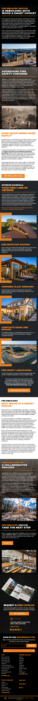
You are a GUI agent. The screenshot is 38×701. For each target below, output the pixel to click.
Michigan (21, 665)
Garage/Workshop (6, 689)
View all (24, 674)
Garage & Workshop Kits (7, 667)
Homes (3, 682)
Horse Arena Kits (5, 662)
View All (6, 675)
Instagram (21, 629)
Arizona (21, 657)
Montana (21, 667)
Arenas (3, 685)
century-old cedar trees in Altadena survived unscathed (16, 152)
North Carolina (23, 668)
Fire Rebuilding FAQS (13, 176)
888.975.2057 (14, 626)
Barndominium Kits (6, 672)
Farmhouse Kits (5, 658)
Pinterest (13, 629)
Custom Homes (5, 690)
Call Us (7, 543)
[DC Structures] (15, 618)
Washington (22, 672)
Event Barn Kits (5, 668)
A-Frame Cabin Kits (6, 665)
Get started (19, 613)
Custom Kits (4, 670)
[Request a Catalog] (19, 591)
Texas (20, 670)
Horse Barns (4, 684)
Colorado (21, 660)
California (21, 658)
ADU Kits (3, 673)
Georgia (21, 662)
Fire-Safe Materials (19, 390)
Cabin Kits (4, 663)
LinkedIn (18, 629)
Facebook (11, 629)
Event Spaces (4, 687)
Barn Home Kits (5, 657)
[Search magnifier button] (33, 650)
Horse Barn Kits (5, 660)
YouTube (16, 629)
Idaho (20, 663)
